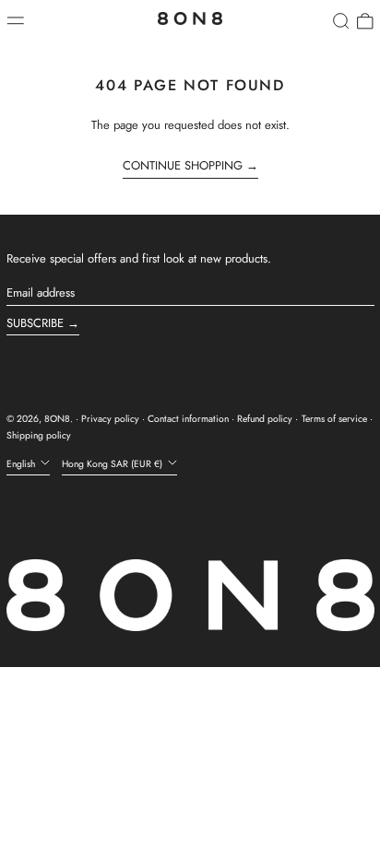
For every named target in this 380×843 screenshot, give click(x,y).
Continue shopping (183, 166)
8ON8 (57, 419)
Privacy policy (110, 419)
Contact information (188, 419)
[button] (341, 21)
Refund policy (264, 419)
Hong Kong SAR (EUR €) (113, 464)
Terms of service (334, 419)
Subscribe (35, 323)
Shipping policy (38, 435)
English (22, 464)
